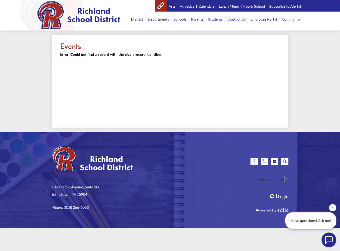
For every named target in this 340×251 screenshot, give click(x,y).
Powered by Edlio (272, 210)
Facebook (254, 161)
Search (284, 161)
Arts (172, 6)
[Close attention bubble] (332, 208)
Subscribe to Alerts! (285, 6)
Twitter (264, 161)
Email (274, 161)
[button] (137, 19)
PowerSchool (254, 6)
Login (278, 196)
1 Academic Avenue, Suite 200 (76, 187)
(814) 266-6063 (76, 207)
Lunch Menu (229, 6)
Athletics (187, 6)
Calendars (206, 6)
